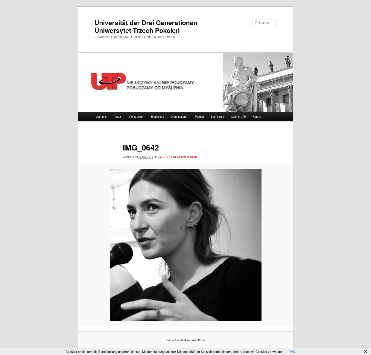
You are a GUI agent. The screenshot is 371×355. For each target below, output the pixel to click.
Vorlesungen (136, 116)
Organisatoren (179, 116)
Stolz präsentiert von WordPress (185, 340)
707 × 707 (164, 157)
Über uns (101, 116)
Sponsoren (217, 116)
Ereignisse (157, 116)
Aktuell (118, 116)
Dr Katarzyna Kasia (185, 157)
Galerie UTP (238, 116)
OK (292, 351)
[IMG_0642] (185, 245)
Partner (199, 116)
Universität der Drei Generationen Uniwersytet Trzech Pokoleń (145, 26)
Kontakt (257, 116)
